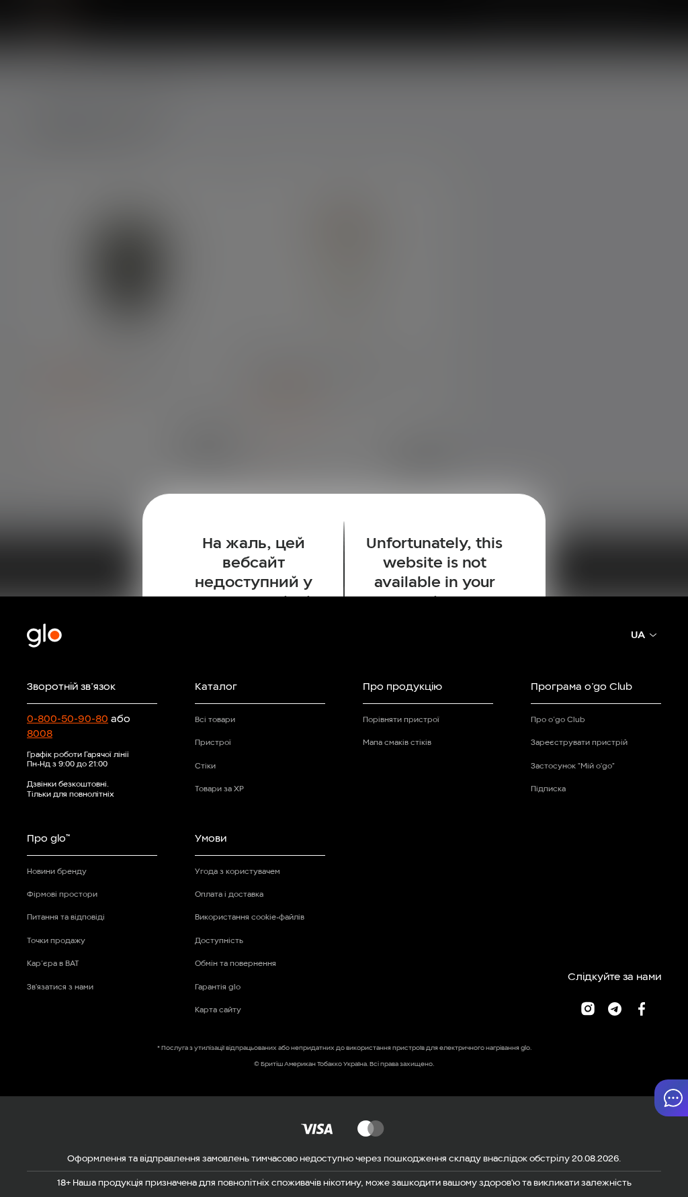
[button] (671, 1097)
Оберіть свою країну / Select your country (344, 660)
